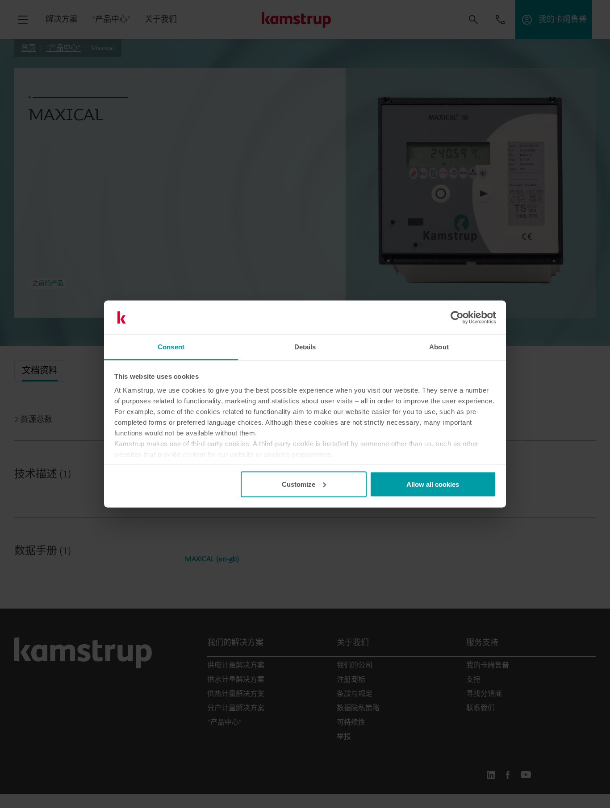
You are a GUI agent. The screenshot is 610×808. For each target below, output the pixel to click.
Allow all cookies (432, 484)
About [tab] (439, 347)
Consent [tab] (171, 347)
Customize (298, 484)
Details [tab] (305, 347)
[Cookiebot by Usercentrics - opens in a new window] (457, 317)
